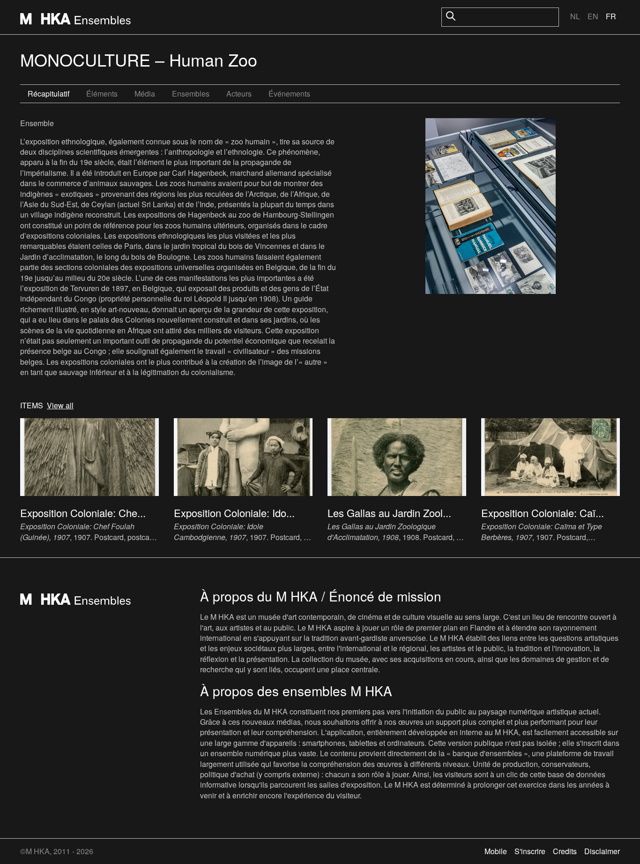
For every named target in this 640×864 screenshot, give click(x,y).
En (593, 16)
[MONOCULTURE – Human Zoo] (490, 207)
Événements (289, 93)
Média (144, 93)
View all (60, 405)
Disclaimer (602, 851)
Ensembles (190, 93)
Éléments (102, 93)
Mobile (495, 851)
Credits (565, 851)
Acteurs (239, 93)
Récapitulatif (48, 93)
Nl (575, 16)
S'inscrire (529, 851)
